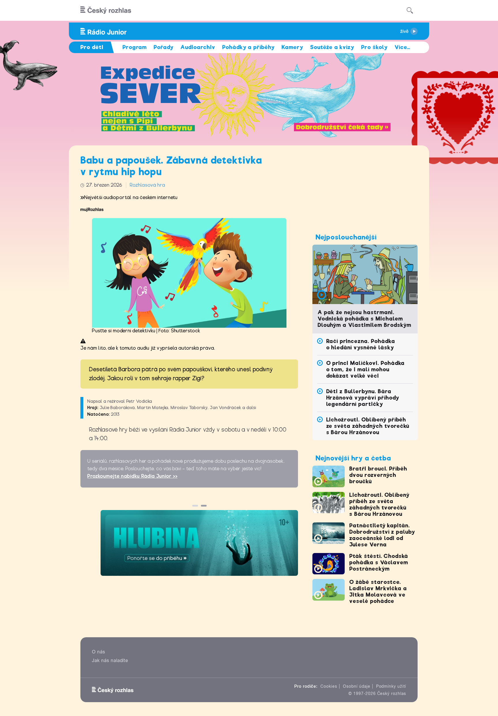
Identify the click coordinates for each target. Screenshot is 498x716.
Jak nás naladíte (110, 660)
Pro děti (91, 47)
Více (402, 47)
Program (134, 47)
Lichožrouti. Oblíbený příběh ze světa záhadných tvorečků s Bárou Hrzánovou (368, 426)
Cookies (328, 686)
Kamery (292, 47)
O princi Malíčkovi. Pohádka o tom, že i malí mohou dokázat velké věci (365, 369)
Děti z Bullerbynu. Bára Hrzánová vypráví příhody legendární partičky (362, 397)
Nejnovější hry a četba (353, 458)
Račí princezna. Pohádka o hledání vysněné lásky (360, 344)
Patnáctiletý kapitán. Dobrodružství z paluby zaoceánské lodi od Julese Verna (382, 535)
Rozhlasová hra (147, 185)
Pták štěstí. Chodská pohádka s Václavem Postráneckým (378, 562)
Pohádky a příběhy (248, 47)
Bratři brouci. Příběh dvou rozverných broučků (378, 475)
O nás (98, 652)
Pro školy (374, 47)
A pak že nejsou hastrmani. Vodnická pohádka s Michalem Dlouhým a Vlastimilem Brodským (364, 318)
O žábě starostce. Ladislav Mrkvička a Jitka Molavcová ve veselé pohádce (378, 591)
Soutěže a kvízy (332, 47)
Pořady (163, 47)
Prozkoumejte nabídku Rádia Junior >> (132, 476)
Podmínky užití (391, 686)
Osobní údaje (356, 686)
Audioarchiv (197, 47)
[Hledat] (410, 10)
